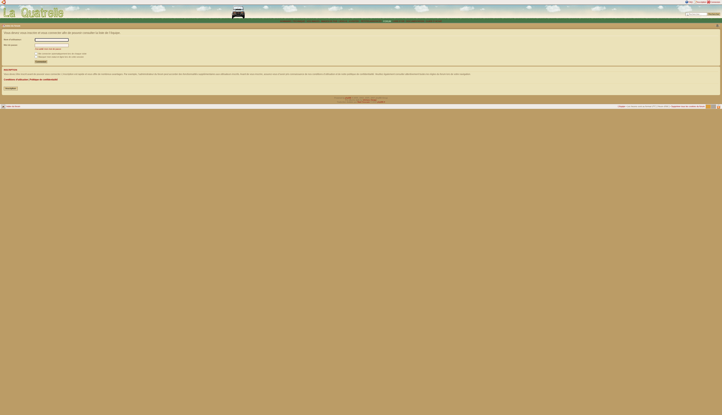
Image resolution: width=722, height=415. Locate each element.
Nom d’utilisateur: (13, 39)
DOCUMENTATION (415, 21)
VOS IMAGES (313, 21)
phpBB (348, 98)
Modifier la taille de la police (717, 25)
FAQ (691, 2)
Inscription (701, 2)
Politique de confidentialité (44, 79)
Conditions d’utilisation (16, 79)
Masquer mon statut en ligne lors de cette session (61, 57)
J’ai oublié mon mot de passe (48, 49)
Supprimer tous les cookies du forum (688, 106)
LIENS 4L (343, 21)
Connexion (715, 2)
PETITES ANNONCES (370, 21)
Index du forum (12, 26)
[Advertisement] (553, 12)
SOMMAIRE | (286, 21)
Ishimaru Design (370, 100)
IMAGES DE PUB (329, 21)
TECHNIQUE (299, 21)
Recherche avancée (711, 17)
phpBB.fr (381, 102)
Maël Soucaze (363, 102)
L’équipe (621, 106)
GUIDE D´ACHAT (434, 21)
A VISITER (354, 21)
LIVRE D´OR (398, 21)
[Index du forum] (34, 12)
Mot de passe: (11, 45)
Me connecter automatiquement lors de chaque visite (62, 54)
